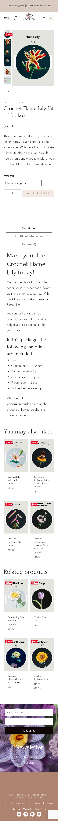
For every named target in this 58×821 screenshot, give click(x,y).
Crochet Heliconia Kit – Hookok (15, 542)
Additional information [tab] (29, 236)
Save (10, 34)
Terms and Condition (43, 803)
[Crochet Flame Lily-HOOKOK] (33, 58)
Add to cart (38, 193)
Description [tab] (29, 228)
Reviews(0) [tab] (29, 244)
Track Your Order (24, 803)
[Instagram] (19, 814)
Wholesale (27, 809)
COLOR (9, 176)
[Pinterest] (25, 814)
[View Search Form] (51, 18)
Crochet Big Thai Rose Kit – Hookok (16, 620)
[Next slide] (7, 91)
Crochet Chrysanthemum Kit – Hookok (16, 679)
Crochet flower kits (16, 102)
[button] (7, 43)
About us (9, 803)
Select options (16, 495)
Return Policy (40, 809)
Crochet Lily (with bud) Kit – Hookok (15, 480)
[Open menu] (44, 18)
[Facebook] (39, 814)
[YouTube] (32, 814)
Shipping (16, 809)
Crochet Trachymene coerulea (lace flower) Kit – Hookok (40, 545)
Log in (15, 18)
